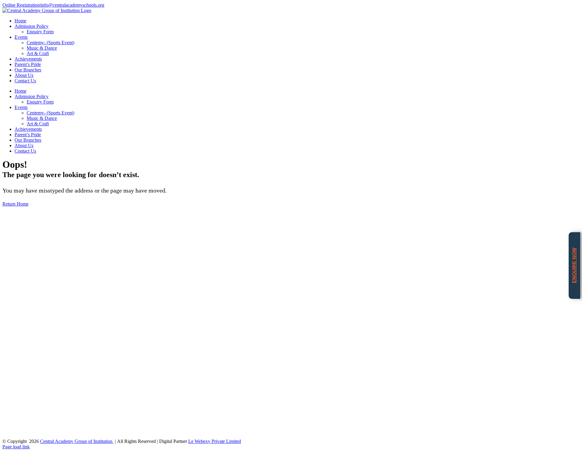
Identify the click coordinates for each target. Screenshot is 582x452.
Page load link (16, 446)
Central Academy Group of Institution (77, 441)
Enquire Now (574, 265)
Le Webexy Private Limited (214, 441)
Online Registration (21, 5)
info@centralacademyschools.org (72, 5)
